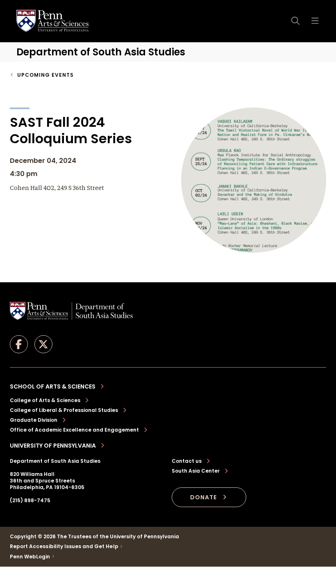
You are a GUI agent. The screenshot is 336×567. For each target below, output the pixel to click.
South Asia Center (196, 471)
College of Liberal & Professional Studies (64, 410)
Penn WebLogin (30, 556)
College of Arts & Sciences (45, 400)
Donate (203, 497)
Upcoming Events (45, 75)
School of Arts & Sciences (52, 386)
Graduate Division (33, 419)
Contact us (187, 461)
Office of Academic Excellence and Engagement (74, 429)
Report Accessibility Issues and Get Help (64, 546)
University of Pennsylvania (53, 445)
